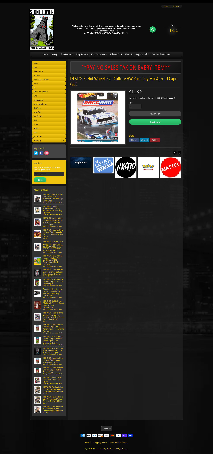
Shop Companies (99, 55)
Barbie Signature (39, 100)
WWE (35, 96)
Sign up (176, 6)
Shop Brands (67, 55)
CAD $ (105, 428)
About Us (129, 54)
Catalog (54, 54)
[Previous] (175, 153)
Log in (166, 6)
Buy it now (155, 122)
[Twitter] (36, 153)
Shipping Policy (142, 54)
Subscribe (40, 180)
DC (34, 87)
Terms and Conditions (118, 442)
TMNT (35, 120)
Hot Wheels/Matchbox (41, 91)
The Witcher (37, 108)
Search (36, 63)
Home (45, 54)
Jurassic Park (38, 136)
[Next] (179, 153)
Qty (130, 102)
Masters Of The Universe (41, 79)
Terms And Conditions (161, 54)
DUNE (35, 132)
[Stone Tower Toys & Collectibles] (42, 29)
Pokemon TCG (116, 54)
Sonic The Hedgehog (40, 104)
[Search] (153, 29)
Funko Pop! (37, 112)
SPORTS (36, 128)
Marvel (36, 83)
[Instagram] (46, 153)
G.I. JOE (36, 124)
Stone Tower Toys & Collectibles (105, 449)
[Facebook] (41, 153)
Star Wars (37, 75)
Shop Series (82, 55)
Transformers (38, 116)
